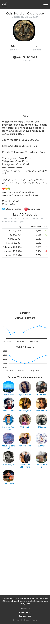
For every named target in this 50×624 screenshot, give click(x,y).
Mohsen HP (41, 394)
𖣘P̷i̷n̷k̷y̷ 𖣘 (41, 427)
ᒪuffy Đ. (41, 446)
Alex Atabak (8, 411)
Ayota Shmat (25, 394)
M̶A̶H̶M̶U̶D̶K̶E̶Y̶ (8, 394)
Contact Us (25, 608)
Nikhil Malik (8, 483)
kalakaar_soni (25, 411)
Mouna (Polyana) (8, 447)
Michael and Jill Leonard (25, 465)
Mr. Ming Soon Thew (8, 428)
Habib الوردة (8, 464)
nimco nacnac (25, 447)
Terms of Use (25, 616)
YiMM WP (25, 427)
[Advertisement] (25, 89)
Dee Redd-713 (42, 465)
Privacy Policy (25, 612)
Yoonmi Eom (41, 411)
